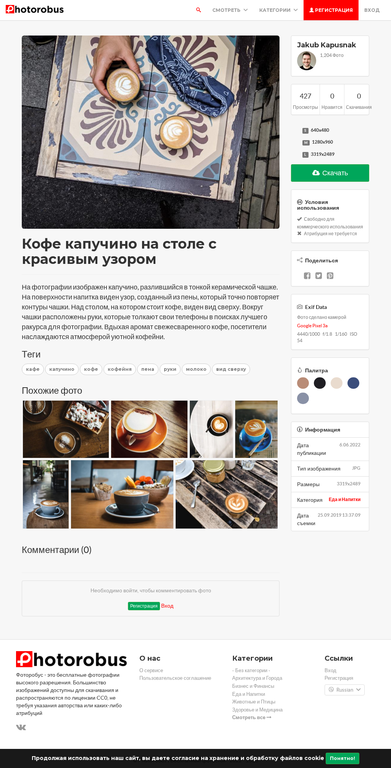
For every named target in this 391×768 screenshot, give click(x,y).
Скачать (334, 173)
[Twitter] (318, 276)
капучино (61, 369)
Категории (275, 10)
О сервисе (151, 670)
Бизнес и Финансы (253, 686)
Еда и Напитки (344, 499)
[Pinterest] (330, 276)
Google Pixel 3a (312, 325)
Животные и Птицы (253, 702)
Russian (344, 690)
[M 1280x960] (295, 142)
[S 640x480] (295, 130)
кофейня (120, 369)
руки (170, 369)
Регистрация (333, 10)
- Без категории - (251, 670)
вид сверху (231, 369)
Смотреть (227, 10)
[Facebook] (307, 276)
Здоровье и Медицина (257, 710)
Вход (372, 10)
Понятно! (342, 758)
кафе (33, 369)
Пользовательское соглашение (175, 678)
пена (147, 369)
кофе (91, 369)
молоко (196, 369)
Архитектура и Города (257, 678)
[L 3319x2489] (295, 154)
